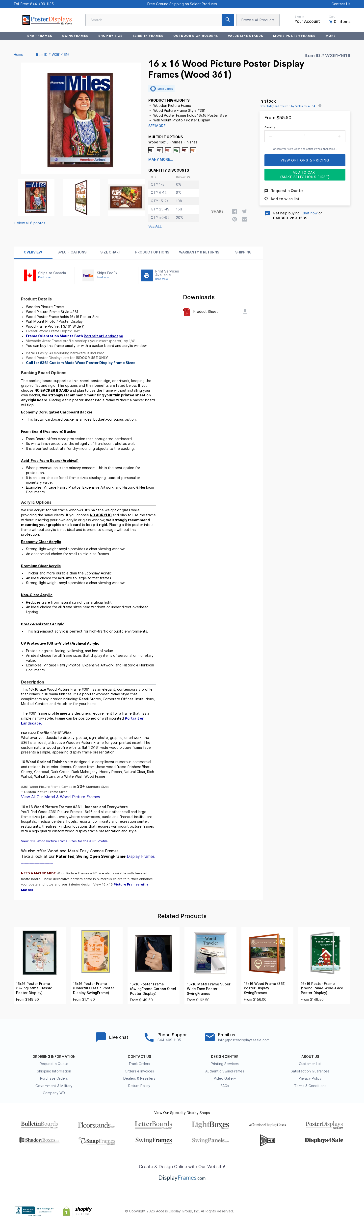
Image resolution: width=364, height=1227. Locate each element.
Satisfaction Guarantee (310, 1071)
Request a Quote (54, 1064)
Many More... (160, 159)
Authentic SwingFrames (224, 1071)
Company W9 (54, 1093)
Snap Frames (39, 36)
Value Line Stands (245, 36)
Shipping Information (54, 1071)
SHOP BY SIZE (110, 36)
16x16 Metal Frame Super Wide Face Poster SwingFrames (209, 988)
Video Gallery (225, 1078)
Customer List (310, 1064)
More (330, 36)
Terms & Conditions (310, 1086)
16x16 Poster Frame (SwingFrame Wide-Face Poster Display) (322, 988)
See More (156, 126)
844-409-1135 (42, 4)
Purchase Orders (54, 1078)
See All (155, 226)
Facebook (304, 1211)
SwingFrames (75, 36)
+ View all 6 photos (29, 223)
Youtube (347, 1211)
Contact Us (341, 4)
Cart (332, 17)
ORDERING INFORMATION (54, 1057)
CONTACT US (139, 1057)
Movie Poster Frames (294, 36)
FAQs (225, 1086)
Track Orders (139, 1064)
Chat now (309, 213)
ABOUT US (310, 1057)
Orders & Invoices (139, 1071)
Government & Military (54, 1086)
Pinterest (326, 1211)
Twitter (315, 1211)
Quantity (269, 127)
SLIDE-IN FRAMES (147, 36)
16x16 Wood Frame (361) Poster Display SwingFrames (265, 988)
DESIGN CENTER (224, 1057)
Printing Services (225, 1064)
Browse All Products (258, 20)
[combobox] (159, 20)
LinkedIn (336, 1211)
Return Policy (139, 1086)
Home (18, 55)
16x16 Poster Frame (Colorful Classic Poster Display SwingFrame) (93, 988)
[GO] (228, 20)
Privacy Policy (310, 1078)
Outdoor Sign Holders (195, 36)
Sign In (299, 17)
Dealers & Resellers (139, 1078)
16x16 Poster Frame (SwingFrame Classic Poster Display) (34, 988)
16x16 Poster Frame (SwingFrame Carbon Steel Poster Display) (153, 988)
